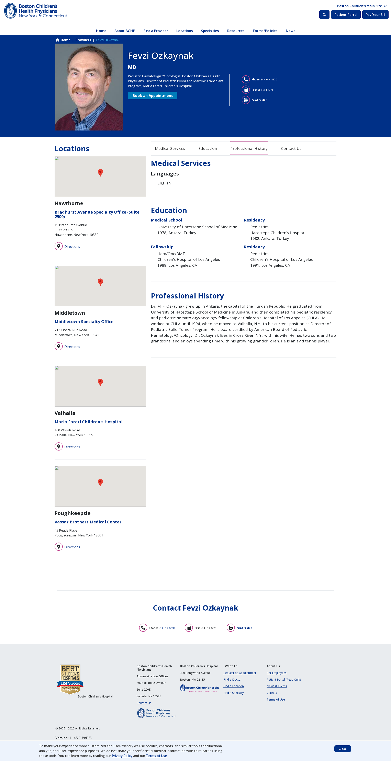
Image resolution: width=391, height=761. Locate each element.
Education (207, 148)
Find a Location (233, 686)
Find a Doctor (232, 679)
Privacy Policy (122, 755)
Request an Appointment (239, 673)
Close (343, 748)
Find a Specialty (233, 693)
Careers (272, 693)
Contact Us (291, 148)
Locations (184, 30)
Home (101, 30)
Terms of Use (276, 699)
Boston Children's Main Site (359, 6)
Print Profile (259, 100)
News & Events (277, 686)
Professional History (249, 148)
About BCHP (124, 30)
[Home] (36, 11)
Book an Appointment (152, 95)
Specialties (210, 30)
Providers (83, 40)
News (290, 30)
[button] (100, 173)
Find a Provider (155, 30)
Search (324, 14)
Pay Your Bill (375, 14)
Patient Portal (346, 14)
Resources (236, 30)
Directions (72, 246)
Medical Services (170, 148)
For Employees (277, 673)
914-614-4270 (269, 79)
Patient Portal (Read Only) (284, 679)
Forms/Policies (265, 30)
